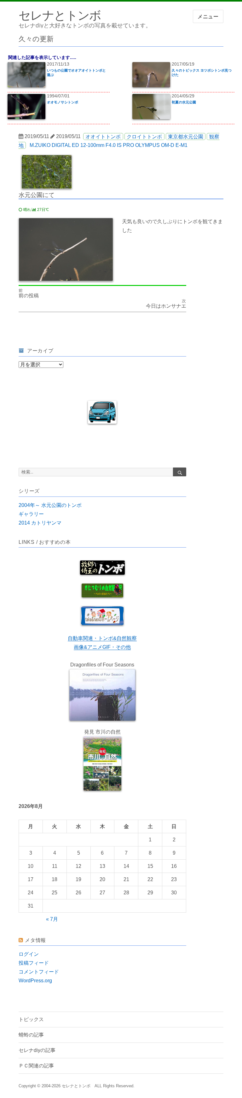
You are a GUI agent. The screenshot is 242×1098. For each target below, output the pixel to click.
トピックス (31, 1019)
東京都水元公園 (185, 136)
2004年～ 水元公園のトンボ (50, 505)
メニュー (208, 16)
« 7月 (52, 919)
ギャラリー (31, 514)
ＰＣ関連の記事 (36, 1065)
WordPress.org (35, 980)
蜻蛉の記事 (31, 1034)
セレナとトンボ (60, 15)
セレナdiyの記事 (37, 1050)
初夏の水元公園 (184, 102)
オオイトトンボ (103, 136)
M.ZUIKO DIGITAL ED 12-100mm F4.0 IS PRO (82, 145)
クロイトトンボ (144, 136)
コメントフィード (39, 971)
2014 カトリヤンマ (40, 523)
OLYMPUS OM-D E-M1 (161, 145)
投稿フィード (34, 963)
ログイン (29, 954)
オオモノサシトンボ (62, 102)
